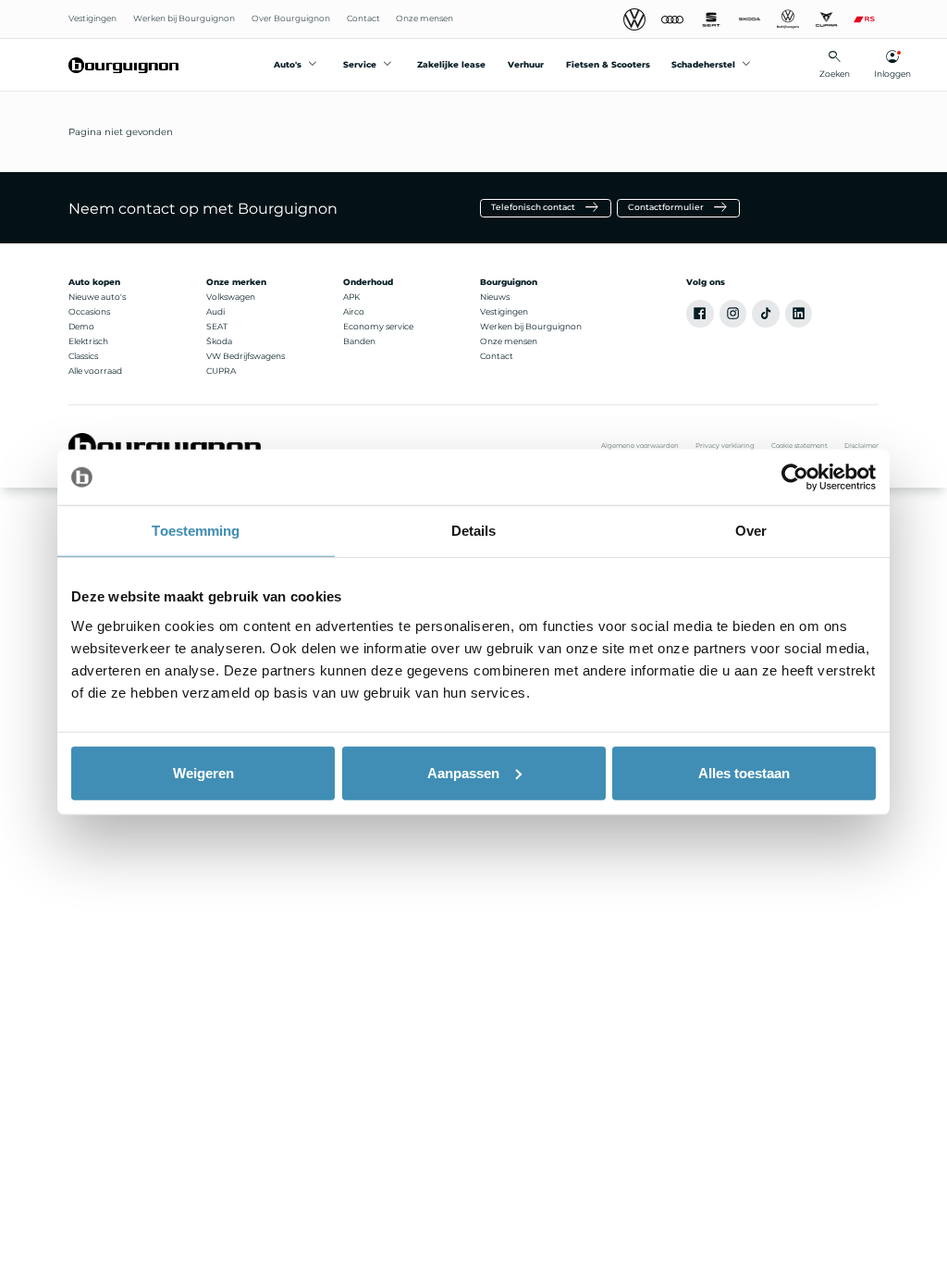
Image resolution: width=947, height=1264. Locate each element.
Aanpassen (463, 772)
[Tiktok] (766, 314)
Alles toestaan (744, 772)
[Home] (123, 65)
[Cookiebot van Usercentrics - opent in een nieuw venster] (795, 477)
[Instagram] (733, 314)
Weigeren (203, 772)
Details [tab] (474, 531)
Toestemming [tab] (196, 531)
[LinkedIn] (799, 314)
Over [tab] (751, 531)
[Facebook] (700, 314)
